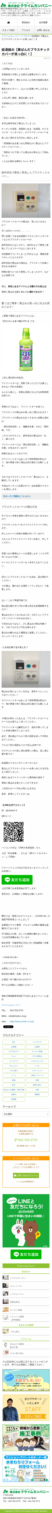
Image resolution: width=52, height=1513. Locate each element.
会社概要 (43, 22)
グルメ (13, 1056)
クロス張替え (37, 1056)
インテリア (37, 1042)
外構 (37, 1080)
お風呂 (37, 1047)
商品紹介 (26, 22)
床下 (13, 1085)
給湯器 (13, 1099)
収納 (13, 1080)
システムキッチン (37, 1061)
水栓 (37, 1090)
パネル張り (13, 1071)
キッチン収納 (37, 1051)
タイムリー (13, 1066)
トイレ (37, 1066)
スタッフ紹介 (8, 30)
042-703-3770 (27, 1140)
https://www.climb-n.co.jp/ (22, 1021)
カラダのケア (14, 1051)
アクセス (26, 30)
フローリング (37, 1071)
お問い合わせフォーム (27, 1175)
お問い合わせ (43, 30)
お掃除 (13, 1047)
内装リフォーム (37, 1075)
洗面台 (13, 1094)
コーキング (13, 1061)
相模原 (37, 1094)
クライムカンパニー (11, 1005)
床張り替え (37, 1085)
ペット (13, 1075)
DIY (13, 1042)
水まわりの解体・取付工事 (13, 1090)
